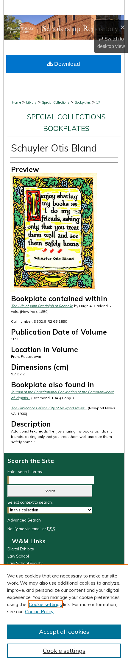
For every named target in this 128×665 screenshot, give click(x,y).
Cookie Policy (39, 611)
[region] (64, 614)
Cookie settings (45, 604)
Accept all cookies (64, 631)
